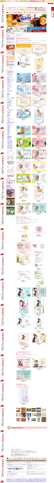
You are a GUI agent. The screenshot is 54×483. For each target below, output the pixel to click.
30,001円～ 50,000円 (9, 147)
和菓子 (8, 88)
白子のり (44, 480)
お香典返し (9, 481)
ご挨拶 (9, 39)
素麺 (7, 96)
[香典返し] (32, 13)
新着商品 (8, 37)
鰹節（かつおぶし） (9, 103)
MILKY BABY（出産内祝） (10, 79)
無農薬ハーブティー (9, 73)
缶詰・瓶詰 (8, 105)
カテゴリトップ (17, 33)
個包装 (11, 39)
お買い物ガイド (43, 481)
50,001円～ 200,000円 (10, 148)
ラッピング (10, 37)
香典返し (8, 129)
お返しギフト (9, 125)
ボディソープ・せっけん (10, 119)
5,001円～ (10, 42)
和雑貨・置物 (39, 480)
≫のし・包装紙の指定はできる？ (9, 187)
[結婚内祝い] (20, 13)
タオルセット (9, 85)
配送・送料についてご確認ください (36, 481)
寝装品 (8, 108)
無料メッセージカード (23, 481)
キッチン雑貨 (9, 112)
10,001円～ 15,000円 (9, 145)
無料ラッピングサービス (14, 481)
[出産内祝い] (15, 13)
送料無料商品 (9, 136)
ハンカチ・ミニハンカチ (16, 478)
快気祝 (13, 39)
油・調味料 (8, 99)
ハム (28, 480)
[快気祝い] (26, 13)
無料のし (19, 481)
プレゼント (8, 135)
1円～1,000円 (9, 139)
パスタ (21, 480)
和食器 (8, 113)
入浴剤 (8, 120)
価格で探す (7, 478)
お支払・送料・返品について (31, 7)
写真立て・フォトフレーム (12, 479)
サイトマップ (38, 7)
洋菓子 (38, 479)
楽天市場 (41, 7)
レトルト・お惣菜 (25, 480)
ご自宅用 (8, 38)
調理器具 (37, 478)
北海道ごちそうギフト (10, 81)
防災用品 (13, 38)
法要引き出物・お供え (10, 122)
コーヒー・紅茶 (9, 91)
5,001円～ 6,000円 (9, 143)
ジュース (8, 93)
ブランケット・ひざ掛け (10, 109)
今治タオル (10, 478)
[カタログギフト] (38, 13)
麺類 (18, 480)
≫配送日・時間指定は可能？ (9, 185)
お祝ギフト (9, 130)
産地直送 (30, 480)
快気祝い (8, 128)
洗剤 (19, 479)
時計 (32, 480)
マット (42, 480)
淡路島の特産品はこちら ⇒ (19, 35)
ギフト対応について (28, 481)
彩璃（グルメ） (9, 80)
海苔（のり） (9, 104)
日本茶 (8, 92)
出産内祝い (10, 38)
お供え (7, 39)
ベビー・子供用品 (33, 478)
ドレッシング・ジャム (42, 479)
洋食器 (8, 114)
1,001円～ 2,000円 (9, 140)
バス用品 (8, 121)
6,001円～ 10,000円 (9, 144)
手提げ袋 (13, 37)
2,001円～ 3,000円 (9, 141)
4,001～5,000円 (8, 42)
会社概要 (36, 7)
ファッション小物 (35, 480)
